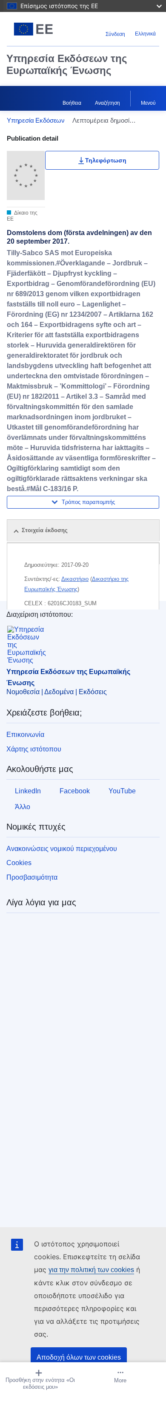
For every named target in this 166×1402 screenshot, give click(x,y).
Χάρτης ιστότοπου (33, 749)
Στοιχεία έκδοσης (45, 530)
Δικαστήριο (75, 579)
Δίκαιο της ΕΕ (22, 216)
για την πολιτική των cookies (91, 1269)
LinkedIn (28, 791)
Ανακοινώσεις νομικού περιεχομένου (61, 848)
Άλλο (22, 806)
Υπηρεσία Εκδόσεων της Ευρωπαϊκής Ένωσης (66, 64)
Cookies (18, 862)
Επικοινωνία (25, 734)
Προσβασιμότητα (31, 877)
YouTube (122, 791)
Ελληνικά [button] (145, 34)
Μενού (148, 103)
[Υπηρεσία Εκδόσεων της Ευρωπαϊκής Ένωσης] (33, 29)
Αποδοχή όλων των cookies (79, 1357)
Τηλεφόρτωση (105, 160)
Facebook (75, 791)
